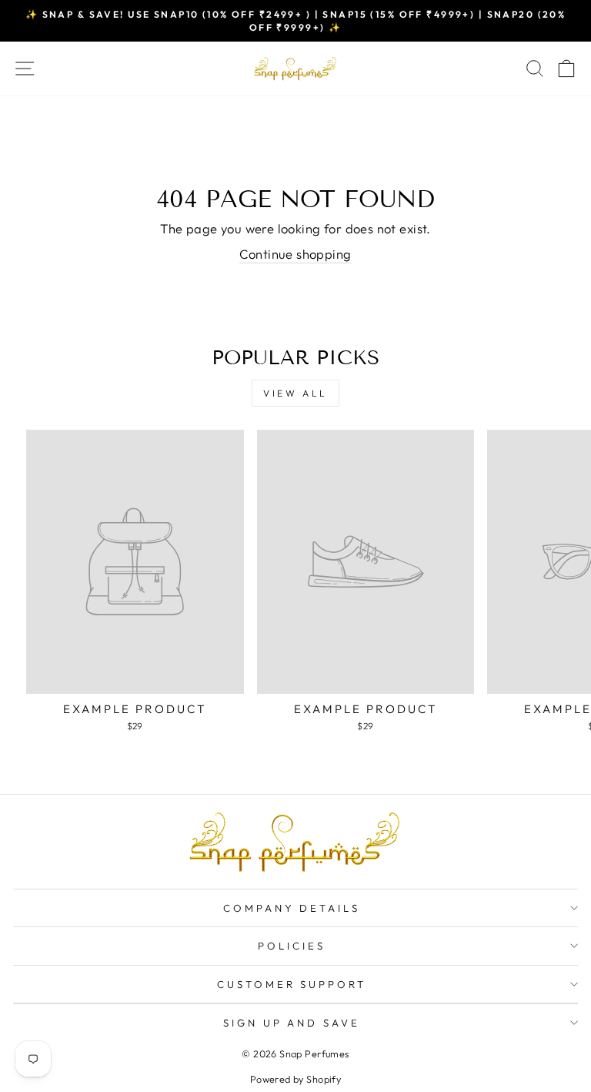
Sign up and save (292, 1023)
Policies (292, 946)
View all (295, 393)
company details (292, 908)
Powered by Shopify (295, 1079)
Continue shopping (295, 254)
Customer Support (292, 984)
